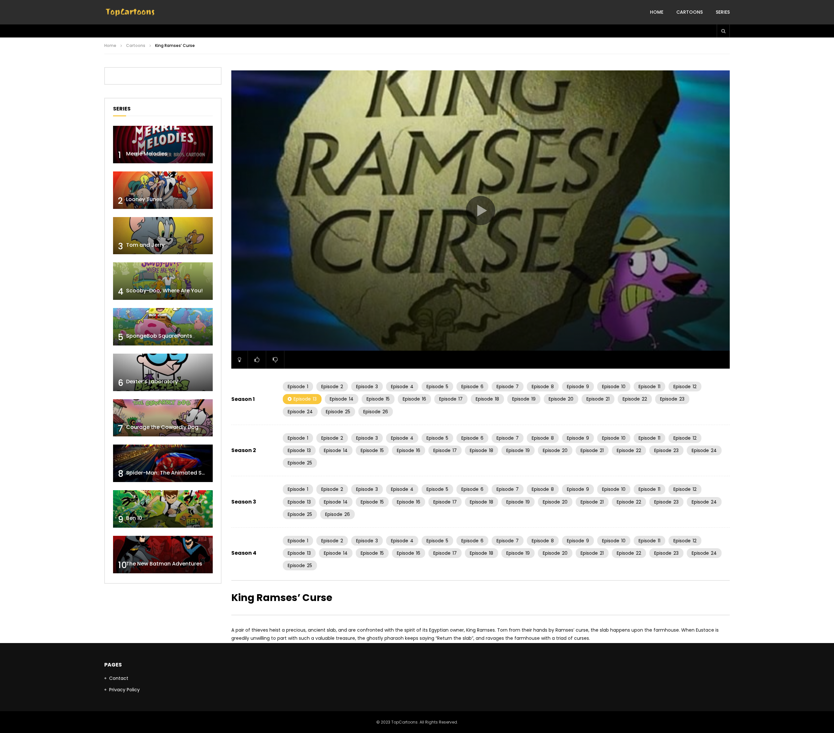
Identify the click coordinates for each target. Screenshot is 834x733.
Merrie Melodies (146, 153)
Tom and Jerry (145, 245)
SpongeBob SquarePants (159, 336)
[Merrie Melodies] (163, 144)
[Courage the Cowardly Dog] (163, 418)
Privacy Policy (124, 689)
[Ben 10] (163, 509)
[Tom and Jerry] (163, 236)
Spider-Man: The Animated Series (170, 472)
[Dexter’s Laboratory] (163, 372)
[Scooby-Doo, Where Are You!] (163, 281)
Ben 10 (134, 518)
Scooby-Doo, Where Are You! (164, 290)
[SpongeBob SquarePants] (163, 326)
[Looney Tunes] (163, 190)
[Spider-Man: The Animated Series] (163, 463)
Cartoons (689, 12)
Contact (118, 678)
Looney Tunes (144, 199)
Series (723, 12)
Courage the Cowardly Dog (162, 427)
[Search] (723, 30)
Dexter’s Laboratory (152, 381)
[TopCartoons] (130, 12)
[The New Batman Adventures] (163, 554)
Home (656, 12)
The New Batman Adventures (164, 563)
